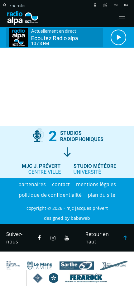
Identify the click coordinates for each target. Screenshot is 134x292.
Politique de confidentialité (50, 194)
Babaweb (80, 218)
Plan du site (101, 194)
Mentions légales (96, 184)
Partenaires (32, 184)
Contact (61, 184)
